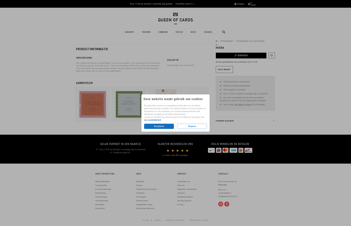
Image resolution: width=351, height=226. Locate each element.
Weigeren (192, 126)
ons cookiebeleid (152, 120)
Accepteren (159, 126)
